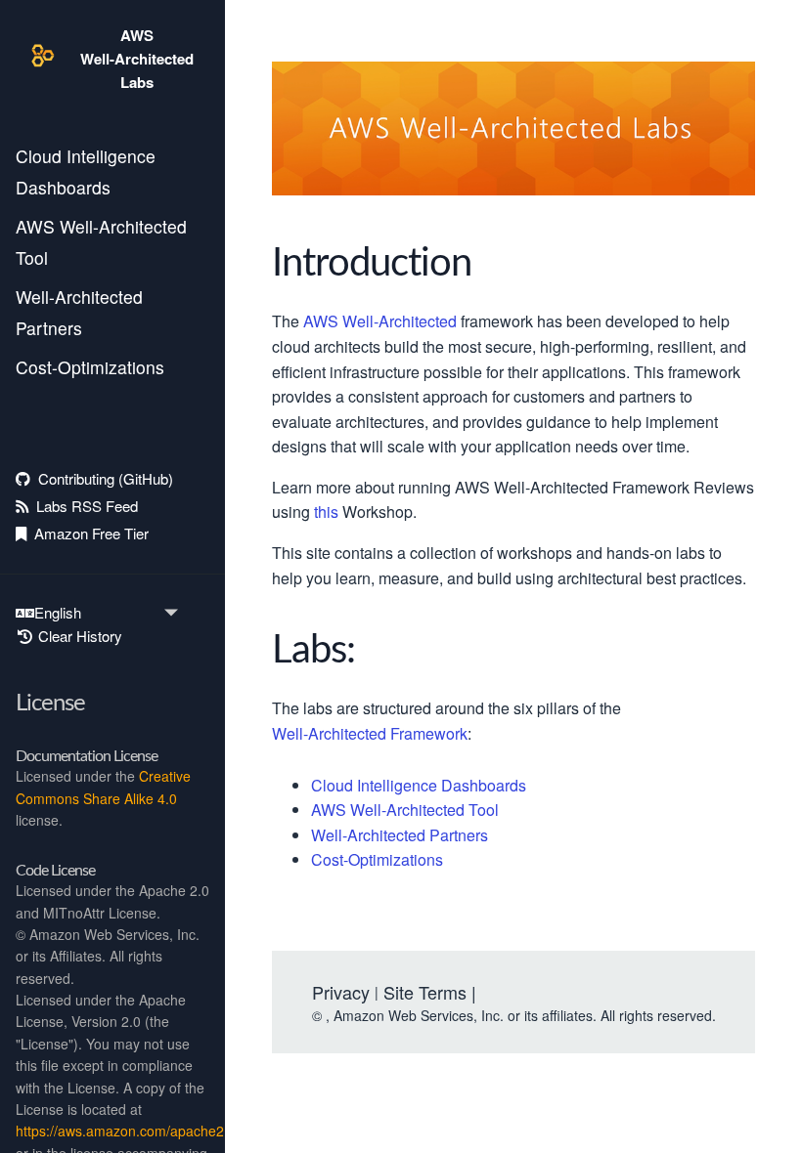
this (326, 512)
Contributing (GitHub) (101, 478)
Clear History (78, 635)
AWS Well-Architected (380, 322)
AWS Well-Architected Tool (101, 242)
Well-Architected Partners (79, 312)
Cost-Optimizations (90, 367)
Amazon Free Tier (87, 533)
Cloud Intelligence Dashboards (86, 171)
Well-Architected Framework (370, 734)
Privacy (341, 991)
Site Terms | (429, 991)
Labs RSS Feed (83, 505)
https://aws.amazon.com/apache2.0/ (128, 1130)
